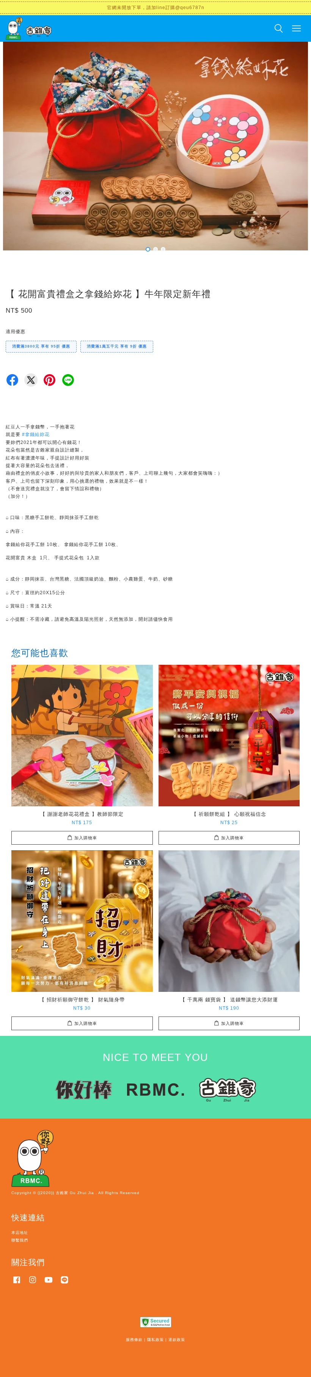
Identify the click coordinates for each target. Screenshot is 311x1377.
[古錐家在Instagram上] (32, 1284)
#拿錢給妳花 (36, 434)
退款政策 (176, 1340)
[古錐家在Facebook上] (16, 1284)
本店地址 (19, 1233)
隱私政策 (155, 1340)
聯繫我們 (19, 1240)
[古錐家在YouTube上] (48, 1284)
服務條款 (134, 1340)
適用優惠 (15, 331)
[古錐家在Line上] (64, 1284)
